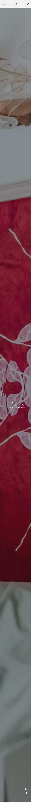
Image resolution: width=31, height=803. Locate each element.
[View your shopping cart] (27, 4)
